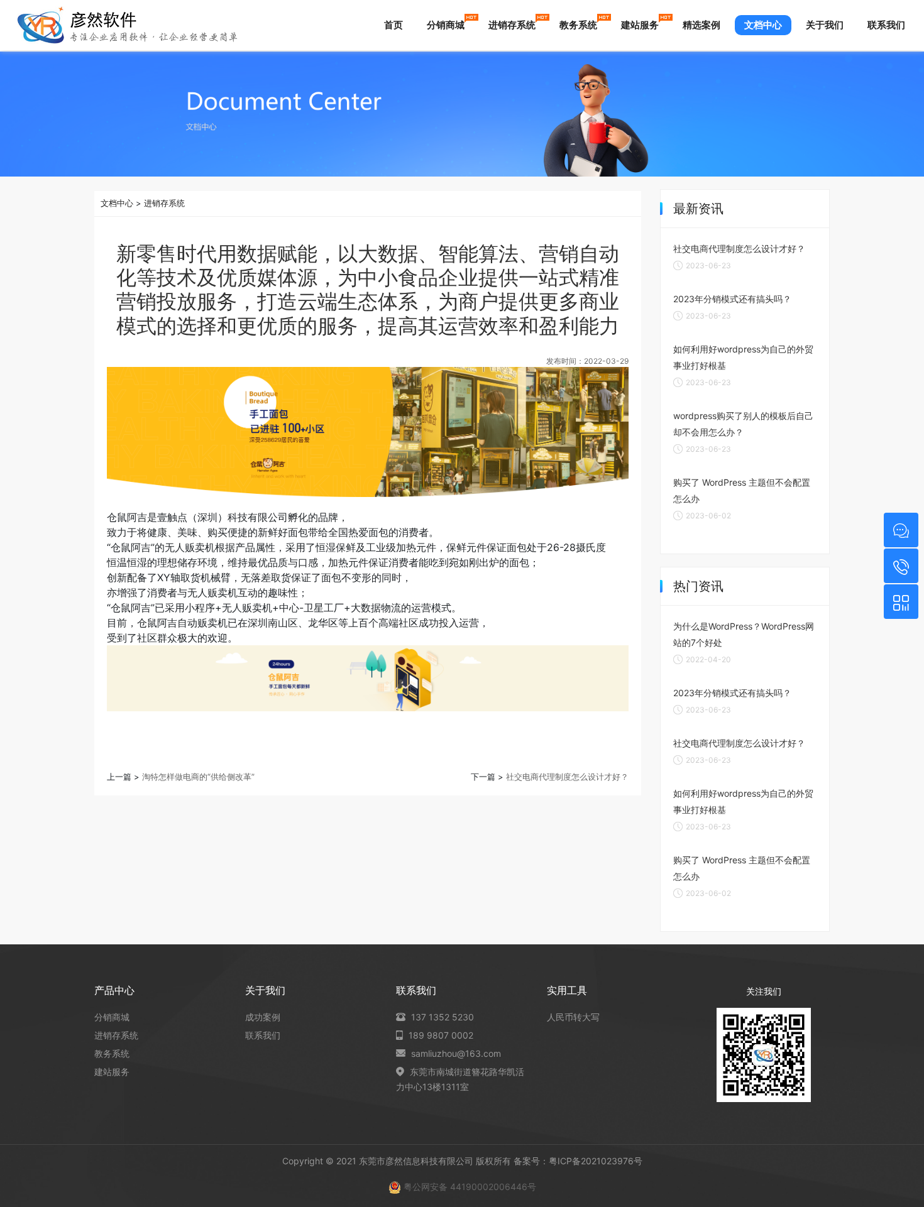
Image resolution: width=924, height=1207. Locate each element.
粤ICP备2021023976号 (595, 1160)
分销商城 (446, 25)
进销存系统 (512, 25)
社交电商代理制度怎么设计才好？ (567, 777)
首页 (393, 25)
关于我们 (825, 25)
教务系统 (578, 25)
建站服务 (640, 25)
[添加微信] (901, 530)
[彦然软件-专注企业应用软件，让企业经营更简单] (127, 25)
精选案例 (701, 25)
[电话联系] (901, 566)
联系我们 (886, 25)
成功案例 (262, 1017)
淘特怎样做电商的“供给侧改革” (198, 777)
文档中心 (763, 25)
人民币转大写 (573, 1017)
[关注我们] (901, 601)
